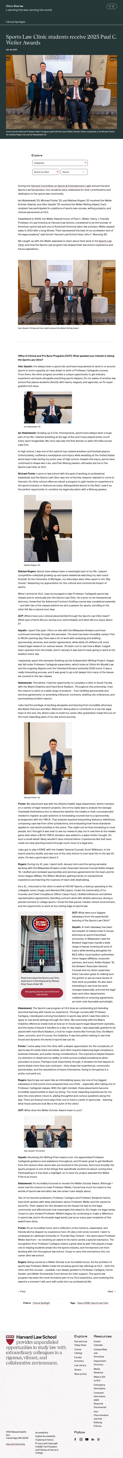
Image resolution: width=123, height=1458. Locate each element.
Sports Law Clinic (99, 1302)
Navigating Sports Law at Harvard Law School (42, 993)
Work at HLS (80, 1373)
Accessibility (41, 1432)
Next (111, 1291)
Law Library (80, 1365)
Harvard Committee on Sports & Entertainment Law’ (60, 185)
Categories (39, 163)
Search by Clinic (41, 172)
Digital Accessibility (45, 1436)
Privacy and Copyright (46, 1443)
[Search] (83, 172)
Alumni (77, 1369)
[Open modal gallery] (67, 292)
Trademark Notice (44, 1439)
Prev (23, 1291)
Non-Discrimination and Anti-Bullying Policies (101, 1418)
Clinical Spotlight (15, 21)
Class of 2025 (83, 1302)
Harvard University (15, 1444)
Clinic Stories (14, 6)
